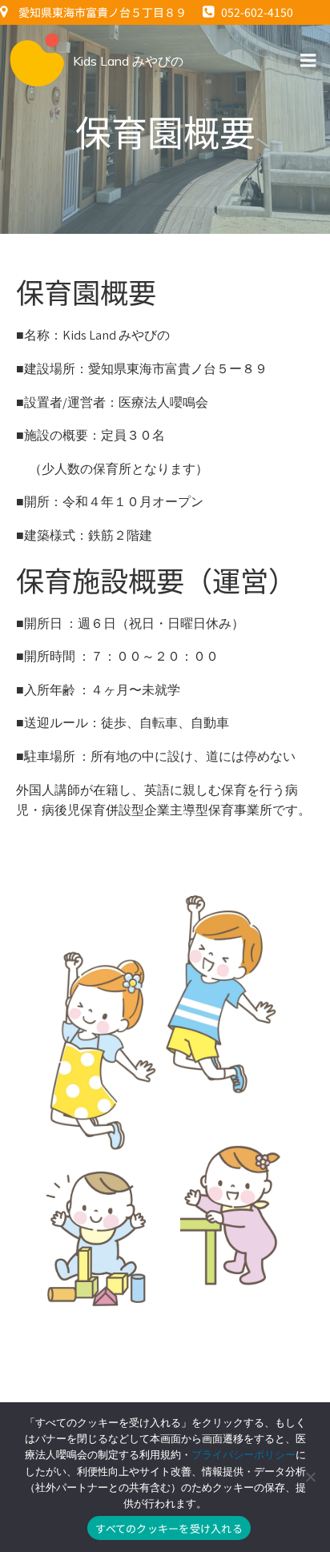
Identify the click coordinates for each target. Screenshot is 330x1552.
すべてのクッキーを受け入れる (169, 1528)
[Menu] (308, 60)
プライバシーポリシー (243, 1455)
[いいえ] (310, 1477)
